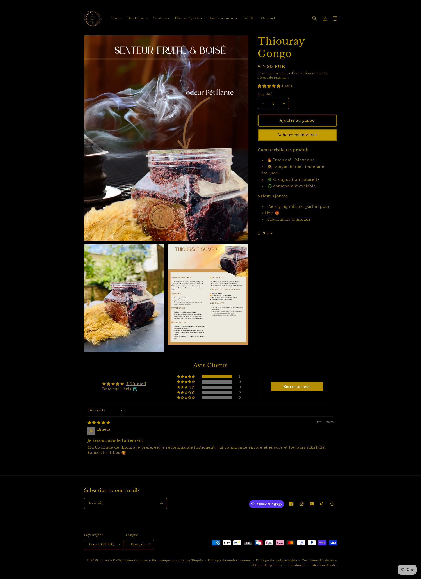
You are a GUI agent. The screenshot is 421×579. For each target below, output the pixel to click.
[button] (137, 18)
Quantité (265, 94)
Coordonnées (297, 565)
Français (138, 544)
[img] (98, 422)
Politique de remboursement (229, 560)
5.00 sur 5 (136, 384)
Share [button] (268, 233)
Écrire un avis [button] (296, 386)
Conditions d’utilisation (319, 560)
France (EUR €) (101, 544)
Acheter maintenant (297, 135)
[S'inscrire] (161, 503)
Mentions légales (324, 565)
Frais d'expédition (296, 73)
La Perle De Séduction (116, 560)
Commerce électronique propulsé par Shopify (168, 560)
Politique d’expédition (266, 565)
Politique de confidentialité (276, 560)
